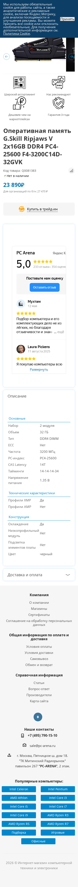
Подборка (19, 832)
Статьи (39, 683)
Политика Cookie (16, 33)
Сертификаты (39, 614)
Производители (39, 695)
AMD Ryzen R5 (18, 824)
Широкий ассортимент (19, 94)
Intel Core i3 (58, 798)
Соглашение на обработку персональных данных (39, 623)
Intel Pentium (58, 789)
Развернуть (39, 369)
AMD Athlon (19, 798)
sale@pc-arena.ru (42, 745)
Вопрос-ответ (39, 689)
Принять (67, 19)
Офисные (38, 841)
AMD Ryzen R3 (57, 815)
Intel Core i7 (58, 806)
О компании (39, 602)
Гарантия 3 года (58, 115)
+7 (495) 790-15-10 (42, 735)
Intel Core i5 (19, 806)
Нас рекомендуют (58, 94)
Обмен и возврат (39, 665)
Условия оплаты (39, 646)
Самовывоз (39, 658)
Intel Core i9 (19, 815)
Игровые (58, 832)
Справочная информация (39, 675)
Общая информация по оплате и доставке (39, 637)
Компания (39, 594)
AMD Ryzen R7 (57, 824)
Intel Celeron (19, 789)
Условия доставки (39, 652)
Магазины (39, 608)
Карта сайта (39, 701)
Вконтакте (38, 717)
